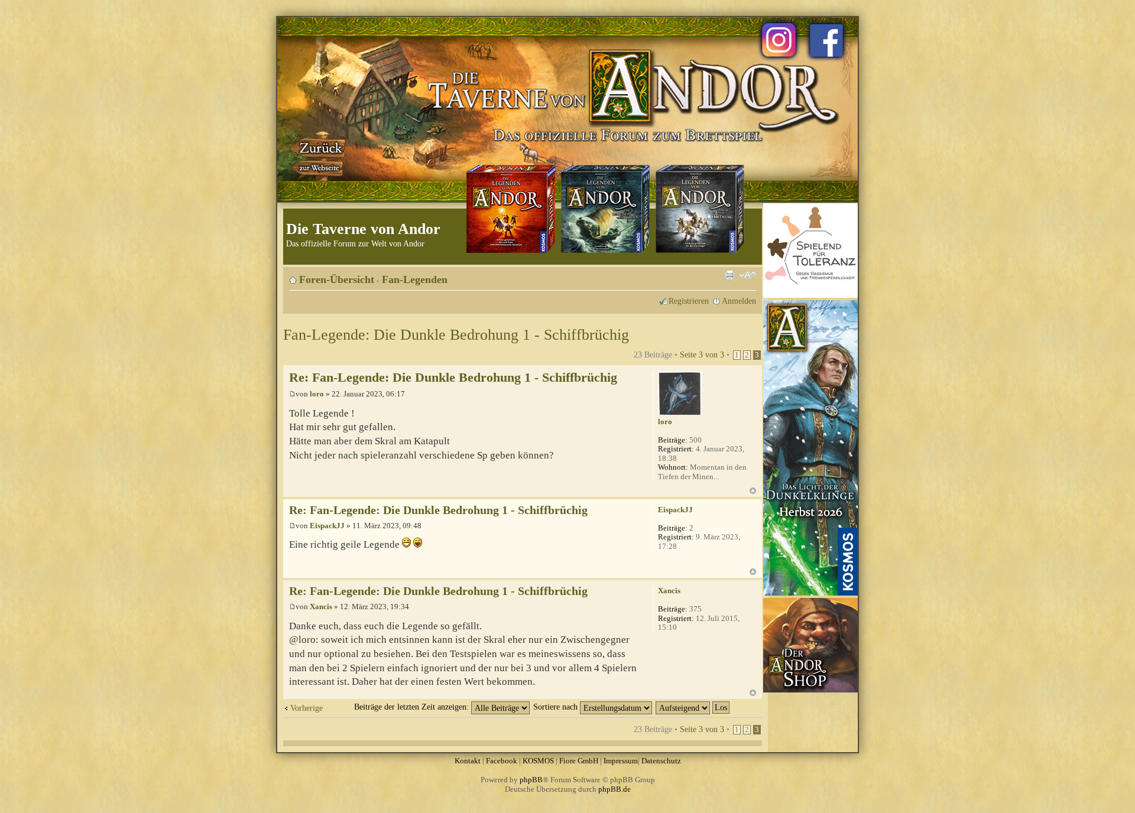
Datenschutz (661, 760)
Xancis (321, 606)
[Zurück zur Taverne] (318, 155)
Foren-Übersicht (336, 279)
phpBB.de (614, 789)
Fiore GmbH (578, 760)
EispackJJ (327, 525)
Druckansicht (729, 275)
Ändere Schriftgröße (747, 275)
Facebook (501, 760)
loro (317, 393)
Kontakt (468, 760)
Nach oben (753, 490)
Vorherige (306, 708)
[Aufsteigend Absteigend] (693, 706)
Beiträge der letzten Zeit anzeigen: (412, 706)
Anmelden (739, 300)
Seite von (702, 354)
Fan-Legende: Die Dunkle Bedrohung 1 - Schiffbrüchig (456, 334)
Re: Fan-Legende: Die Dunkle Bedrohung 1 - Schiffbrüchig (453, 377)
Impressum (621, 760)
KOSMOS (538, 760)
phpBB (531, 779)
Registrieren (689, 300)
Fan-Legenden (414, 279)
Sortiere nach (556, 706)
